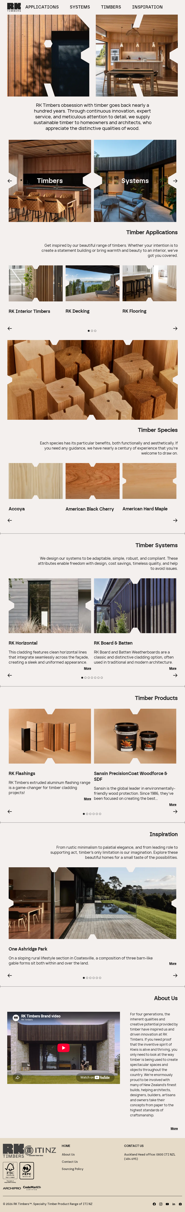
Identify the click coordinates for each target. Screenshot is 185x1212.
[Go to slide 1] (89, 331)
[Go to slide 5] (95, 678)
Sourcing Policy (72, 1169)
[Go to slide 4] (92, 678)
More (87, 668)
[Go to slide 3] (95, 331)
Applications (42, 7)
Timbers (111, 7)
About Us (68, 1154)
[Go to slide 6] (98, 678)
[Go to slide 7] (102, 678)
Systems (80, 7)
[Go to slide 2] (92, 331)
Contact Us (70, 1161)
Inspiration (147, 7)
